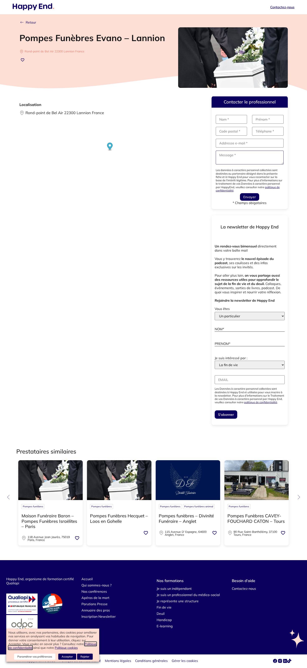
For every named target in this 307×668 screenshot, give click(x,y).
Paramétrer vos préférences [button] (34, 656)
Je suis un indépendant (174, 588)
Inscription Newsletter (98, 616)
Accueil (87, 579)
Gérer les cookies (185, 661)
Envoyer (249, 197)
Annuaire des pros (95, 610)
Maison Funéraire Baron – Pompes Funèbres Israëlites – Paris (49, 521)
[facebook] (275, 662)
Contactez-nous (282, 7)
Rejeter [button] (84, 656)
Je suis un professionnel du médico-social (188, 595)
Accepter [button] (67, 656)
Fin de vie (164, 607)
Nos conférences (94, 591)
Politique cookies (66, 648)
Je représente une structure (178, 601)
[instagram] (280, 662)
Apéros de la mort (95, 598)
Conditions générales (151, 661)
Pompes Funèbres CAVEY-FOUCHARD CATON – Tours (256, 518)
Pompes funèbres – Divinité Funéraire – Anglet (186, 518)
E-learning (165, 626)
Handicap (164, 620)
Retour (31, 22)
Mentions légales (118, 661)
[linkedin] (285, 662)
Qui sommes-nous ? (96, 585)
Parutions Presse (94, 604)
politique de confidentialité (260, 402)
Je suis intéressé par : (231, 358)
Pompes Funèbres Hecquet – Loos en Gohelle (119, 518)
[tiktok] (289, 662)
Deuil (161, 613)
